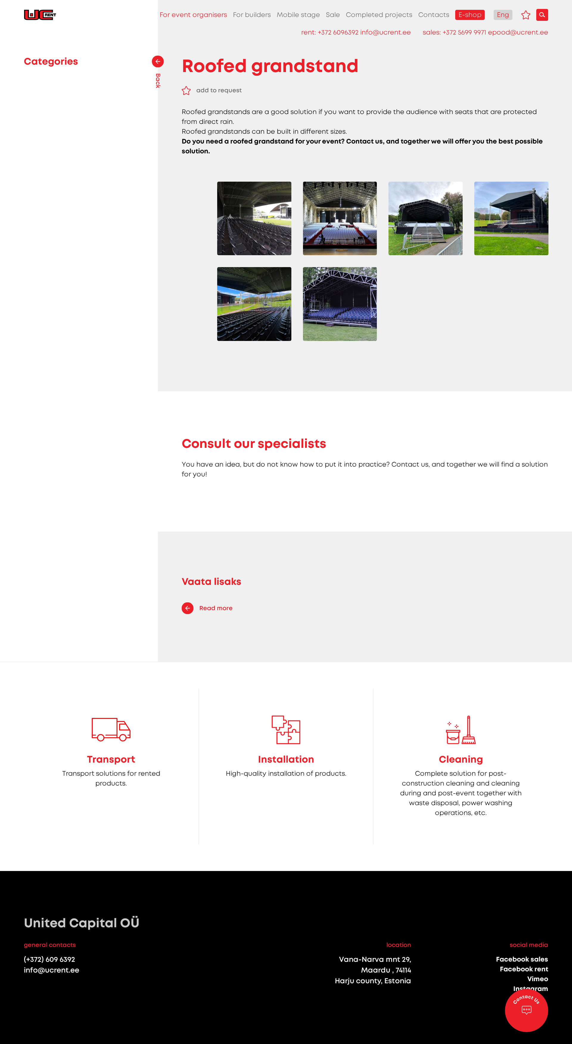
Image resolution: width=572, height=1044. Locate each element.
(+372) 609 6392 (49, 959)
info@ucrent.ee (385, 32)
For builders (252, 14)
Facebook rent (524, 969)
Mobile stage (298, 14)
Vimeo (537, 979)
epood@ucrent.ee (518, 32)
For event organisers (193, 14)
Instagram (530, 988)
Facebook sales (522, 959)
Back (158, 80)
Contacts (433, 14)
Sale (333, 14)
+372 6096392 (338, 32)
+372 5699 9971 (464, 32)
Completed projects (379, 14)
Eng (503, 14)
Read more (216, 608)
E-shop (469, 14)
